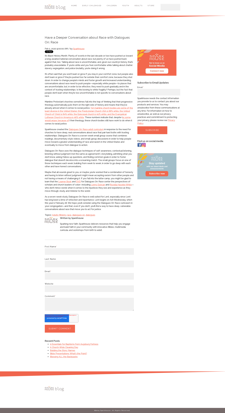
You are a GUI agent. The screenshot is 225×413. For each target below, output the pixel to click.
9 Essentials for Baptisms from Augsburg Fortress (74, 344)
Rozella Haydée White (121, 184)
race (69, 215)
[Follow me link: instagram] (144, 146)
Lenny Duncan (98, 184)
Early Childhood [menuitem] (91, 6)
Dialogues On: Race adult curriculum (86, 129)
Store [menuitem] (151, 6)
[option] (156, 166)
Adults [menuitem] (138, 6)
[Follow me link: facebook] (139, 146)
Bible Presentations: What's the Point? (68, 353)
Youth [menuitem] (125, 6)
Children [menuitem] (112, 6)
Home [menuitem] (74, 6)
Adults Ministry (59, 215)
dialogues (90, 215)
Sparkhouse (79, 48)
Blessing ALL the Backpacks (64, 356)
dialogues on (78, 215)
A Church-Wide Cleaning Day (64, 347)
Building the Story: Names (62, 350)
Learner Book (64, 181)
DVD (78, 181)
